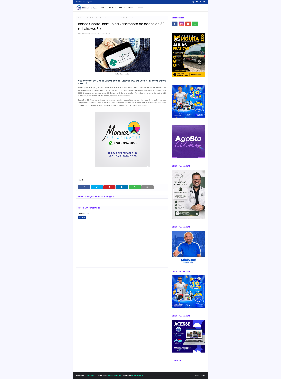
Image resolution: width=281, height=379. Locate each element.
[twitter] (200, 2)
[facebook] (190, 2)
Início (197, 375)
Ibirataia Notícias (84, 33)
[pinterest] (204, 2)
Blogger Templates (114, 375)
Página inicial (82, 18)
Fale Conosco (80, 2)
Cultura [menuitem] (122, 7)
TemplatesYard (90, 375)
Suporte (89, 2)
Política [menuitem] (111, 7)
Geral (89, 18)
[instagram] (193, 2)
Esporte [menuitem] (131, 7)
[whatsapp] (195, 24)
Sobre (203, 375)
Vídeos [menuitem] (140, 7)
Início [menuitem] (103, 7)
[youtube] (196, 2)
